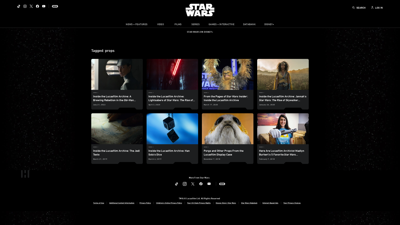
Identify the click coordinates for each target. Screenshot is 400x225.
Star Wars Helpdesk (249, 203)
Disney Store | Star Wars (226, 203)
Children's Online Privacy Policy (169, 203)
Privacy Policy (145, 203)
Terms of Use (98, 203)
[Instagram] (25, 6)
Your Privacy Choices (292, 203)
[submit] (353, 7)
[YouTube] (43, 6)
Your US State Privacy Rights (199, 203)
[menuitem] (160, 25)
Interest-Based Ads (270, 203)
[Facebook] (37, 6)
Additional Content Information (121, 203)
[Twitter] (31, 6)
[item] (136, 25)
